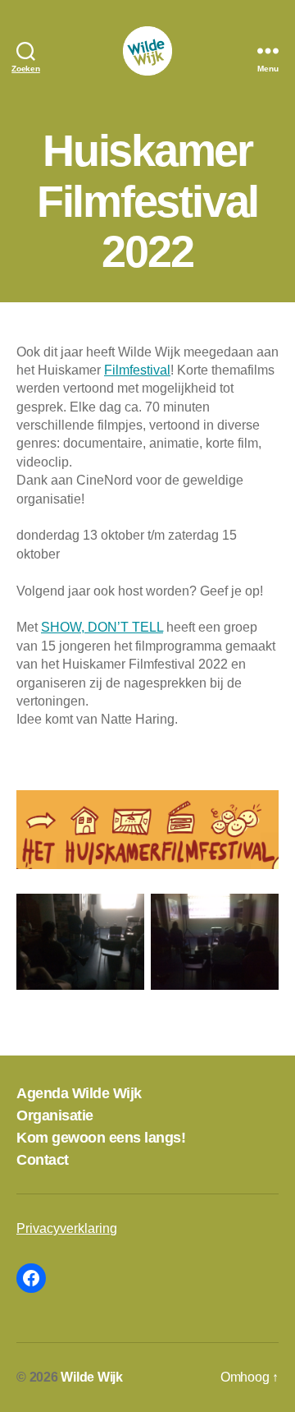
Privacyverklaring (66, 1228)
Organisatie (54, 1115)
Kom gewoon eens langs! (100, 1137)
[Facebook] (31, 1278)
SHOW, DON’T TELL (102, 627)
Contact (42, 1160)
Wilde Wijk (92, 1377)
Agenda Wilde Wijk (79, 1093)
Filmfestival (137, 370)
